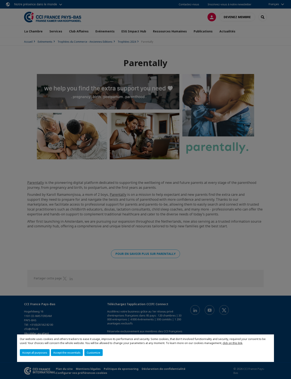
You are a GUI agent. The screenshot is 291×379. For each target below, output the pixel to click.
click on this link (232, 343)
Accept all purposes (34, 352)
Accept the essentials (67, 352)
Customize (93, 352)
